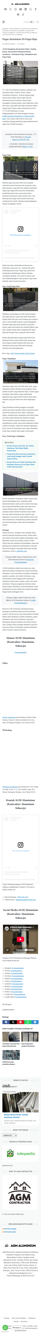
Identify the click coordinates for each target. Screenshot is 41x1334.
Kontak (16, 1321)
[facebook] (6, 1022)
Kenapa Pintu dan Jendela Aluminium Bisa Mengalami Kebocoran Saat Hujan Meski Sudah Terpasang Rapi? (21, 464)
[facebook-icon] (5, 9)
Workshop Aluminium (10, 787)
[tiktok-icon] (23, 14)
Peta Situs (24, 1321)
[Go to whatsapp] (5, 1327)
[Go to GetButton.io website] (5, 1331)
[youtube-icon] (20, 9)
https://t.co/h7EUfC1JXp (20, 139)
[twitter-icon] (10, 9)
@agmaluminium (20, 652)
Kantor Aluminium (9, 717)
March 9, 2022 (28, 146)
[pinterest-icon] (18, 14)
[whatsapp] (27, 1022)
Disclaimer (31, 1318)
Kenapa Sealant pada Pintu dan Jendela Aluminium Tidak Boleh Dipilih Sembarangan (20, 448)
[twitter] (13, 1022)
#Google (28, 137)
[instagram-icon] (15, 9)
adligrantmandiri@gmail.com (26, 900)
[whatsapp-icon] (30, 9)
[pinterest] (20, 1022)
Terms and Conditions (18, 1318)
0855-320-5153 (23, 897)
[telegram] (35, 1022)
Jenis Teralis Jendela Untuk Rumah (22, 353)
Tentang (6, 1318)
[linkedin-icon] (25, 9)
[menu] (5, 22)
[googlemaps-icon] (35, 9)
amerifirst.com (21, 551)
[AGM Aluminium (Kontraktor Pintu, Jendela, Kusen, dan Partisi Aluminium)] (20, 4)
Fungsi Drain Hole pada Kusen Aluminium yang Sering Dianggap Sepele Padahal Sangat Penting (21, 456)
